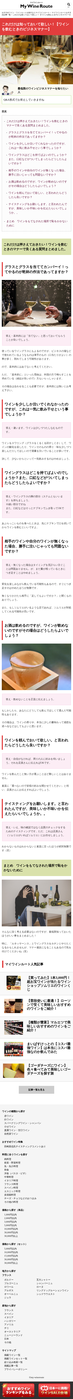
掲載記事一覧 (11, 1365)
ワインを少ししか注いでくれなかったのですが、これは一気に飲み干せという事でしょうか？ (38, 145)
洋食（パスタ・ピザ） (15, 1173)
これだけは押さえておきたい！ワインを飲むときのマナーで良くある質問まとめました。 (37, 123)
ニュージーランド (13, 1335)
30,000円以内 (11, 1232)
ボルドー (8, 1279)
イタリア (8, 1317)
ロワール (8, 1287)
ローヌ (39, 1287)
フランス (8, 1310)
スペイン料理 (11, 1187)
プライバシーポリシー (15, 1369)
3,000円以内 (10, 1221)
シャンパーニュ (44, 1283)
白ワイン (8, 1119)
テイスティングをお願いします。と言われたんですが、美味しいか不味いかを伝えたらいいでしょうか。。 (38, 208)
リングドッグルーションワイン (52, 1290)
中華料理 (8, 1177)
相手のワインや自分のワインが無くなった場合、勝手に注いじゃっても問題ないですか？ (38, 172)
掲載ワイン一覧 (12, 1355)
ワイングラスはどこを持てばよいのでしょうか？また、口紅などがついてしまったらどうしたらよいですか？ (38, 159)
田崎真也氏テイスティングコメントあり (25, 1146)
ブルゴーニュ (11, 1283)
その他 (7, 1342)
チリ (6, 1328)
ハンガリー (10, 1321)
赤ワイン (8, 1116)
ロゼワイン (10, 1126)
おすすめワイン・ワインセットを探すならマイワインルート (26, 13)
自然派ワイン (11, 1133)
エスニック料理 (12, 1191)
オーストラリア (12, 1331)
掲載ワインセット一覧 (15, 1358)
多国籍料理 (10, 1194)
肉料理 (7, 1159)
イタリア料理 (11, 1180)
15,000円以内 (11, 1255)
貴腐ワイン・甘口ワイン (17, 1130)
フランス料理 (11, 1184)
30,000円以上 (11, 1236)
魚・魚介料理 (11, 1166)
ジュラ (7, 1297)
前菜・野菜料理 (12, 1162)
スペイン (8, 1313)
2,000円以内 (10, 1218)
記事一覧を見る (37, 1089)
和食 (6, 1169)
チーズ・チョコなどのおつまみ (20, 1198)
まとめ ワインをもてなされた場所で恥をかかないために (37, 223)
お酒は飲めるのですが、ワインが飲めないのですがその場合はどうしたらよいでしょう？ (38, 183)
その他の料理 (11, 1202)
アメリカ (8, 1324)
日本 (6, 1338)
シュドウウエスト (45, 1294)
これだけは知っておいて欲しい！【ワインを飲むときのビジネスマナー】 (42, 15)
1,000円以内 (10, 1214)
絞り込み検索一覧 (13, 1362)
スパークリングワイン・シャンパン (22, 1123)
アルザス (8, 1290)
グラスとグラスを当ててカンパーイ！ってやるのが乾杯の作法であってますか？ (38, 134)
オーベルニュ (11, 1294)
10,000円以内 (11, 1229)
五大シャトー (43, 1279)
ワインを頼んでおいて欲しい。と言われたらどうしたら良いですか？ (38, 195)
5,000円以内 (10, 1225)
